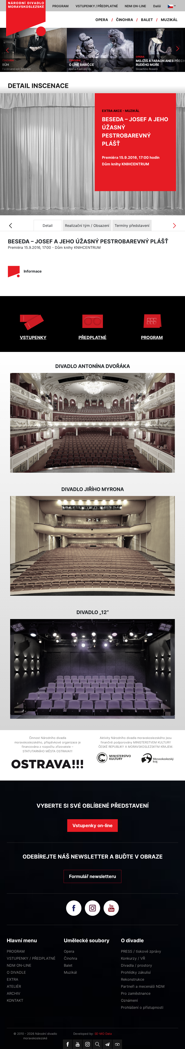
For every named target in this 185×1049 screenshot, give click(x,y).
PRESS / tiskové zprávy (141, 951)
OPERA (101, 19)
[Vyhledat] (97, 1044)
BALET (147, 19)
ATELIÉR (14, 986)
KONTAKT (15, 1000)
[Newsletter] (107, 1044)
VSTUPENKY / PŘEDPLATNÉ (31, 958)
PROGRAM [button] (60, 6)
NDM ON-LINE (19, 965)
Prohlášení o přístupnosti (142, 1007)
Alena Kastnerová (13, 69)
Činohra (70, 958)
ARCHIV (13, 993)
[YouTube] (78, 1044)
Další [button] (157, 6)
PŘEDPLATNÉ (92, 337)
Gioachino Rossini (80, 69)
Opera (69, 951)
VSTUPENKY (33, 337)
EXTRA (12, 979)
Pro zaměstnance (135, 993)
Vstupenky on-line (92, 825)
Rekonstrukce (132, 979)
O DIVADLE (16, 972)
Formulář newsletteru (92, 876)
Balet (68, 965)
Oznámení (129, 1000)
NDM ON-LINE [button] (135, 6)
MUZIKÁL (169, 19)
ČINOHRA (124, 19)
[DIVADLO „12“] (92, 669)
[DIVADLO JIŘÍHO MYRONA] (92, 546)
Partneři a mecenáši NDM (142, 986)
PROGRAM (152, 337)
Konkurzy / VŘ (133, 958)
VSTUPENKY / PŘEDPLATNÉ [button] (97, 6)
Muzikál (70, 972)
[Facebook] (68, 1044)
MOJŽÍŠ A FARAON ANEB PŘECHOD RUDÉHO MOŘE (96, 62)
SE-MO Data (103, 1033)
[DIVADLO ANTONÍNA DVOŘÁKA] (92, 423)
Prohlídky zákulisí (136, 972)
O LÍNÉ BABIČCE (14, 64)
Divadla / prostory (136, 965)
